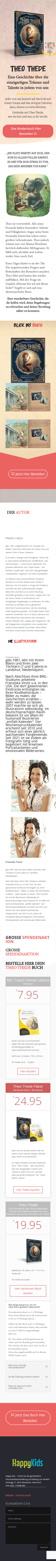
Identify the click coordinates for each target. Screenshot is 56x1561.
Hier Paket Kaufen (28, 1190)
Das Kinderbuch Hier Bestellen (26, 130)
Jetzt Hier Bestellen (30, 474)
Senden (44, 1547)
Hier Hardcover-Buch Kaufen (28, 1291)
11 (38, 408)
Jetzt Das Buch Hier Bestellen (30, 1418)
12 (40, 408)
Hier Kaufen (28, 1071)
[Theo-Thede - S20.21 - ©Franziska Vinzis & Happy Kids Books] (28, 410)
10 (36, 408)
